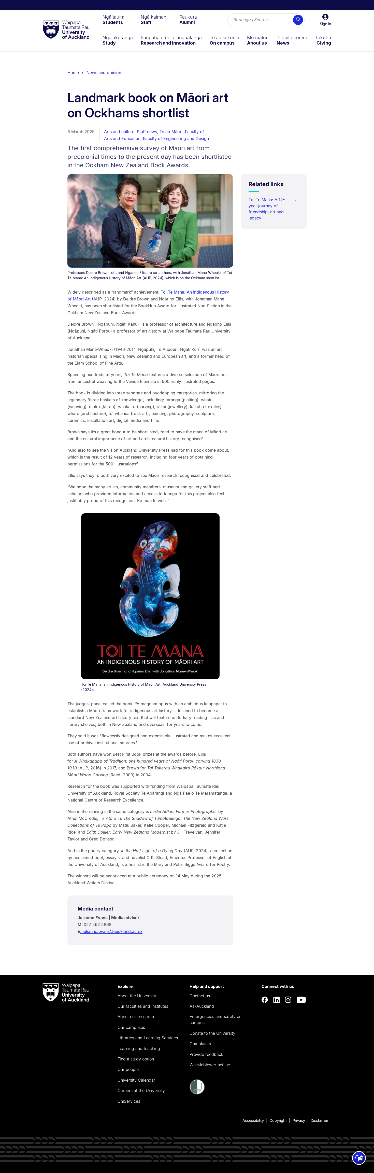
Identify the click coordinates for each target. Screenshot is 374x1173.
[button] (325, 20)
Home (73, 72)
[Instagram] (288, 999)
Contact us (200, 995)
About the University (137, 995)
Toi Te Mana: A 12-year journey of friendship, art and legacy (267, 208)
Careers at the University (141, 1090)
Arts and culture (119, 131)
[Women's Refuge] (197, 1093)
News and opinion (104, 72)
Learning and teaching (139, 1048)
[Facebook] (265, 999)
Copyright (278, 1120)
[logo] (66, 30)
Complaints (200, 1043)
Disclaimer (319, 1120)
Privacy (299, 1120)
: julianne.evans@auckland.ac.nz (111, 931)
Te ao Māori (171, 131)
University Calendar (136, 1080)
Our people (128, 1069)
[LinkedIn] (276, 999)
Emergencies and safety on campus (215, 1019)
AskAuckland (202, 1006)
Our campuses (131, 1027)
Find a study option (136, 1058)
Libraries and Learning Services (148, 1037)
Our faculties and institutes (143, 1006)
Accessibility (253, 1120)
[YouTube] (301, 999)
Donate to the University (212, 1033)
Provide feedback (206, 1054)
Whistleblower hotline (210, 1064)
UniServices (129, 1101)
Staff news (147, 131)
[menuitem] (113, 20)
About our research (136, 1016)
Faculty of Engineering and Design (176, 138)
